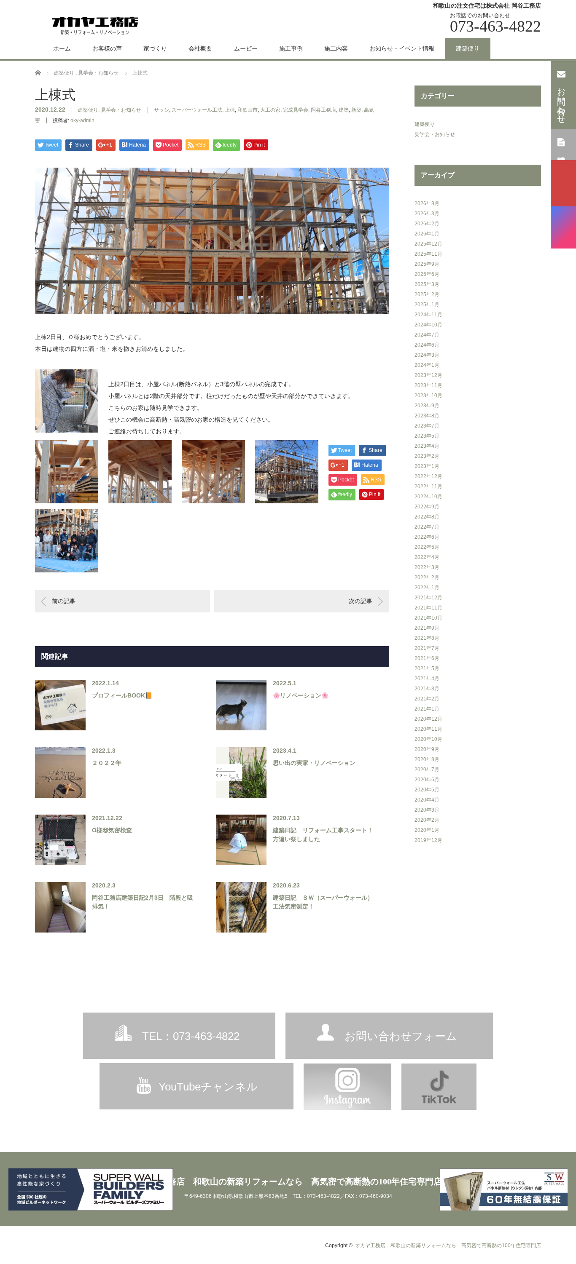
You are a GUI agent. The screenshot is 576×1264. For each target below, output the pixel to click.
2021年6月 (427, 658)
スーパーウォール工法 (197, 110)
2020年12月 (428, 719)
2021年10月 (428, 618)
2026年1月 (427, 234)
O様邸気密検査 (112, 830)
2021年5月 (427, 668)
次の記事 (360, 601)
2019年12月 (428, 840)
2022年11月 (428, 486)
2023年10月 (428, 395)
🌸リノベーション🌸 (300, 695)
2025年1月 (427, 304)
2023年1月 (427, 466)
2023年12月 (428, 375)
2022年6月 (427, 537)
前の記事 (63, 601)
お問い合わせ (561, 100)
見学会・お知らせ (121, 110)
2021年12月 (428, 598)
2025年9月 (427, 264)
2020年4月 (427, 800)
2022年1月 (427, 588)
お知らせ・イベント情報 (401, 48)
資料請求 (561, 144)
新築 (356, 110)
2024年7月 (427, 335)
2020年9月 (427, 749)
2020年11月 (428, 729)
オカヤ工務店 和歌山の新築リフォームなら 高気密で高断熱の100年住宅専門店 (288, 1181)
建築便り (467, 48)
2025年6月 (427, 274)
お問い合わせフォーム (401, 1036)
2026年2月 (427, 224)
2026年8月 (427, 203)
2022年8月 (427, 517)
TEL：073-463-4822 (191, 1036)
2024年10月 (428, 325)
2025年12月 (428, 244)
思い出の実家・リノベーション (314, 762)
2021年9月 (427, 628)
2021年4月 (427, 678)
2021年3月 (427, 689)
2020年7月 (427, 769)
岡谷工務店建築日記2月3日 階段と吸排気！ (142, 902)
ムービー (246, 48)
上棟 (230, 110)
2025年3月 (427, 284)
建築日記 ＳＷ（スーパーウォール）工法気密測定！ (323, 902)
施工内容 (336, 48)
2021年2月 (427, 699)
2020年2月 (427, 820)
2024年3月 (427, 355)
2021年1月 (427, 709)
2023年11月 (428, 385)
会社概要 (200, 48)
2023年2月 (427, 456)
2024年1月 (427, 365)
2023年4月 (427, 446)
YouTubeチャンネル (208, 1086)
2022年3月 (427, 567)
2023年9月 (427, 406)
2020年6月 (427, 780)
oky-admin (82, 120)
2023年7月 (427, 426)
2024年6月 (427, 345)
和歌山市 (247, 110)
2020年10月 (428, 739)
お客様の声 (107, 48)
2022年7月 (427, 527)
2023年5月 (427, 436)
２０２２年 (106, 762)
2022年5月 (427, 547)
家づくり (155, 48)
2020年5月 (427, 790)
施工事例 (291, 48)
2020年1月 (427, 830)
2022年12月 (428, 476)
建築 (344, 110)
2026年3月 (427, 213)
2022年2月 (427, 577)
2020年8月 (427, 759)
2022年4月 (427, 557)
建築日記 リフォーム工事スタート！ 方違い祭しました (323, 834)
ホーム (62, 48)
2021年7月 (427, 648)
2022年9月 (427, 507)
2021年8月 (427, 638)
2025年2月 (427, 294)
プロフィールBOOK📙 (122, 695)
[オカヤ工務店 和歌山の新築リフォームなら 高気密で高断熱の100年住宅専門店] (95, 24)
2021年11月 (428, 608)
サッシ (161, 110)
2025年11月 (428, 254)
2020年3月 (427, 810)
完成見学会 (295, 110)
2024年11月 (428, 315)
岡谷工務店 (323, 110)
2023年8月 (427, 416)
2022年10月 (428, 497)
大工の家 (270, 110)
